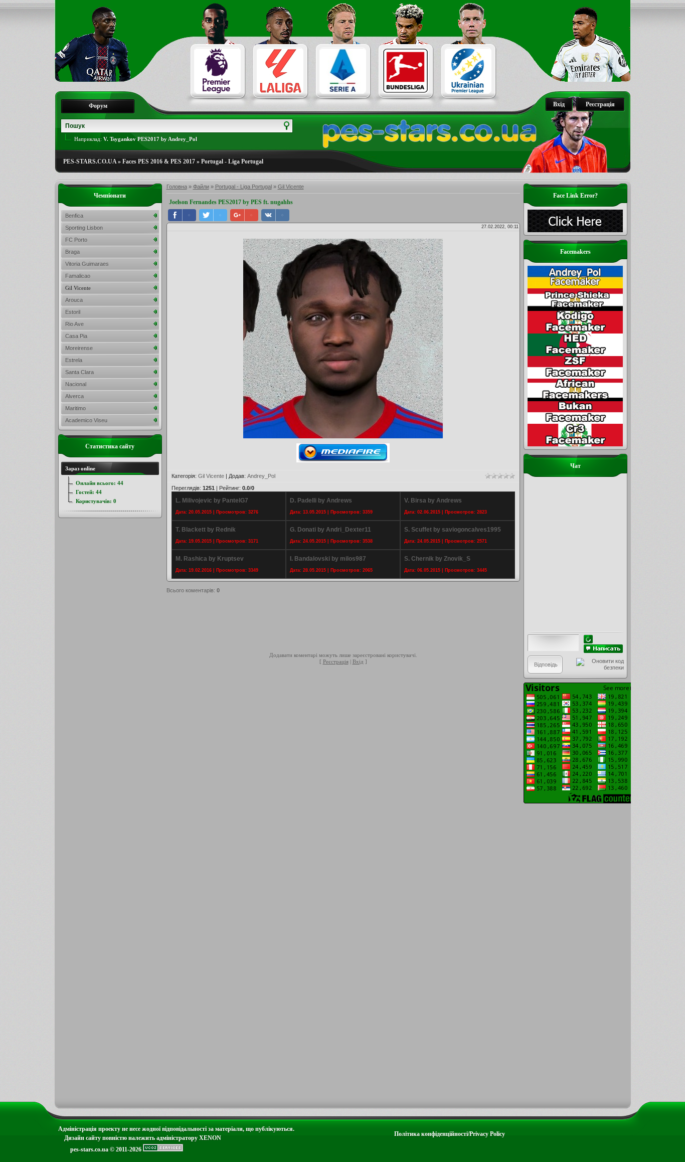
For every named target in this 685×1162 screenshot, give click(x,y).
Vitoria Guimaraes (87, 264)
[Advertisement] (349, 624)
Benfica (74, 216)
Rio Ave (74, 324)
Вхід (559, 104)
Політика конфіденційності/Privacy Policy (449, 1133)
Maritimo (75, 408)
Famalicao (77, 276)
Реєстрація (600, 104)
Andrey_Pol (261, 476)
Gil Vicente (291, 187)
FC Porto (76, 240)
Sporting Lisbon (84, 228)
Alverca (74, 396)
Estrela (73, 360)
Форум (98, 105)
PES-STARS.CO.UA (89, 161)
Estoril (72, 312)
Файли (201, 187)
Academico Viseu (86, 420)
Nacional (75, 384)
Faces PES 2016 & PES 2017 (158, 161)
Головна (176, 187)
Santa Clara (79, 372)
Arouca (74, 300)
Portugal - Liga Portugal (232, 161)
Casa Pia (76, 336)
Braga (72, 252)
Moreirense (79, 348)
